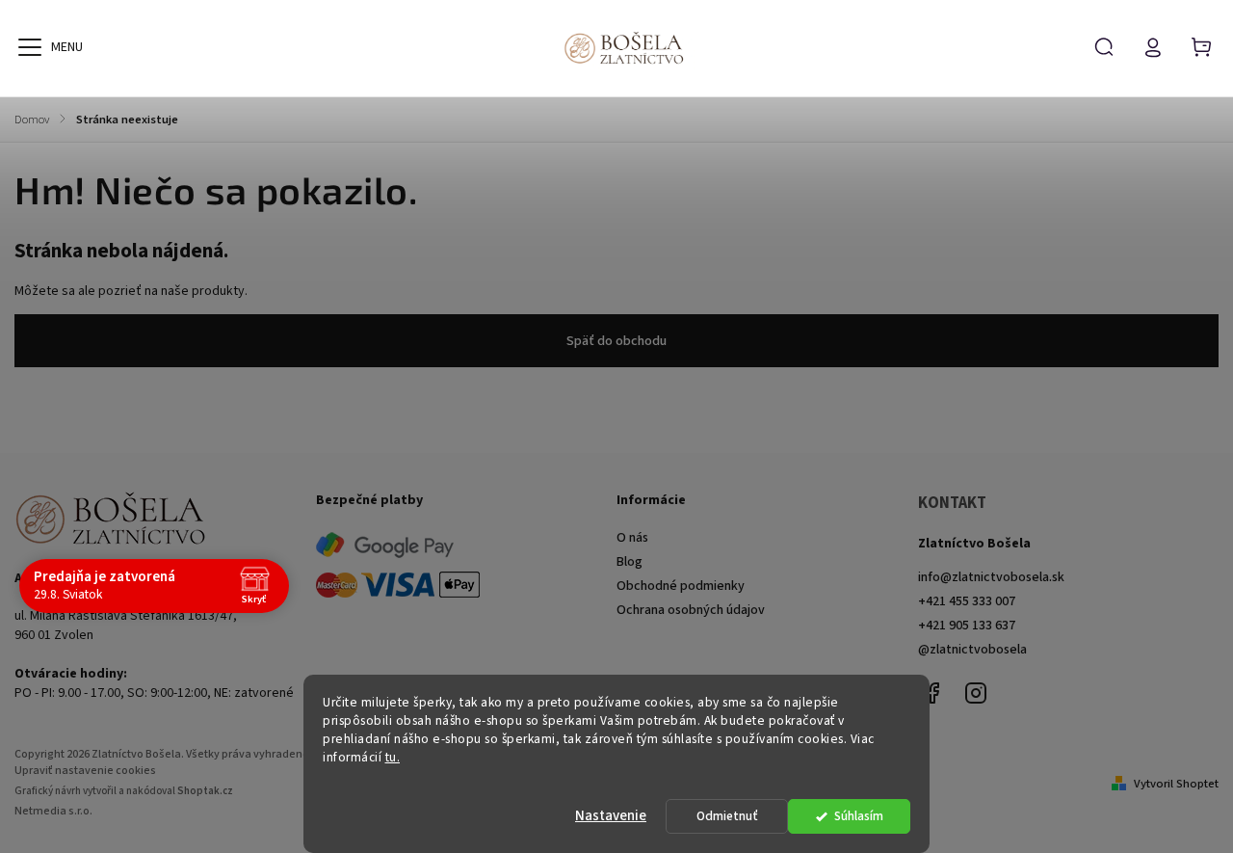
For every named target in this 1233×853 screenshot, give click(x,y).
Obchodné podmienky (680, 586)
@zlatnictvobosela (972, 649)
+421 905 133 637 (966, 625)
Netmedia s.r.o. (53, 811)
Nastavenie (610, 816)
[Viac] (29, 47)
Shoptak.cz (205, 791)
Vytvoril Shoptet (1176, 783)
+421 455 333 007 (966, 601)
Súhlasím (858, 816)
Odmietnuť (727, 816)
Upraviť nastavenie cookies (85, 770)
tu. (393, 757)
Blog (629, 562)
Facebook (932, 693)
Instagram (975, 693)
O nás (632, 537)
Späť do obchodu (616, 341)
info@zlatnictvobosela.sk (991, 577)
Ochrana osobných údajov (690, 610)
